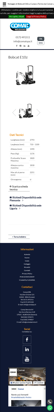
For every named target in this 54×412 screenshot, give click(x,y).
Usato (27, 261)
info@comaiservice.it (29, 322)
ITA (40, 39)
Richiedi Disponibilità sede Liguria (25, 207)
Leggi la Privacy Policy (36, 16)
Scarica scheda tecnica (19, 188)
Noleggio (27, 264)
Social (27, 329)
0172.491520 (29, 302)
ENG (41, 43)
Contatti (27, 270)
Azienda (27, 254)
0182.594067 (29, 320)
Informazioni (27, 249)
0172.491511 (28, 300)
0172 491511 (23, 37)
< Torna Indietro (19, 237)
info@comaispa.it (22, 41)
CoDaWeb (31, 280)
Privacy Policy (27, 274)
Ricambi (27, 267)
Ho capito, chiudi (16, 16)
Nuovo (27, 258)
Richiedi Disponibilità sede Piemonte (25, 199)
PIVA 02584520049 (27, 277)
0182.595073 (28, 317)
